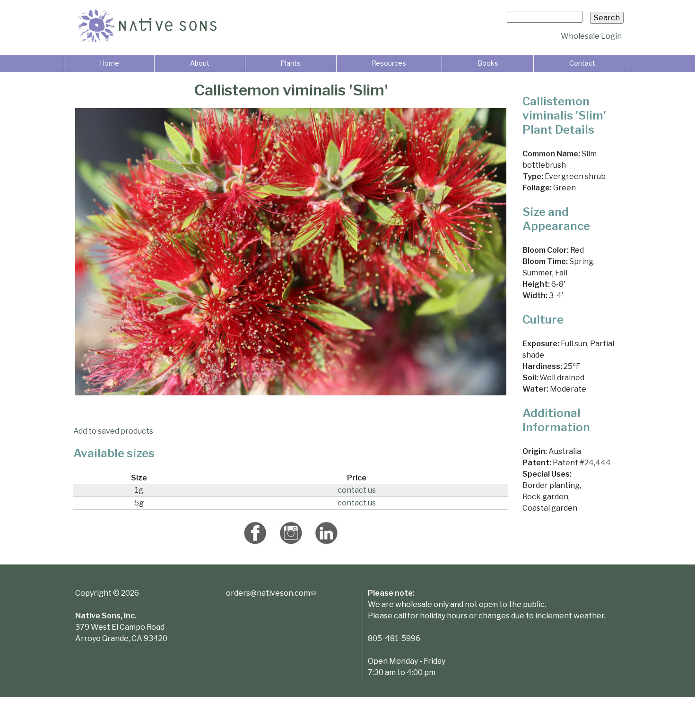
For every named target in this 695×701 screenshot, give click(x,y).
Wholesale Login (591, 36)
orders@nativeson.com (271, 593)
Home (109, 63)
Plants (290, 63)
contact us (357, 490)
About (199, 63)
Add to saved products (113, 431)
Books (488, 63)
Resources (389, 63)
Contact (582, 63)
